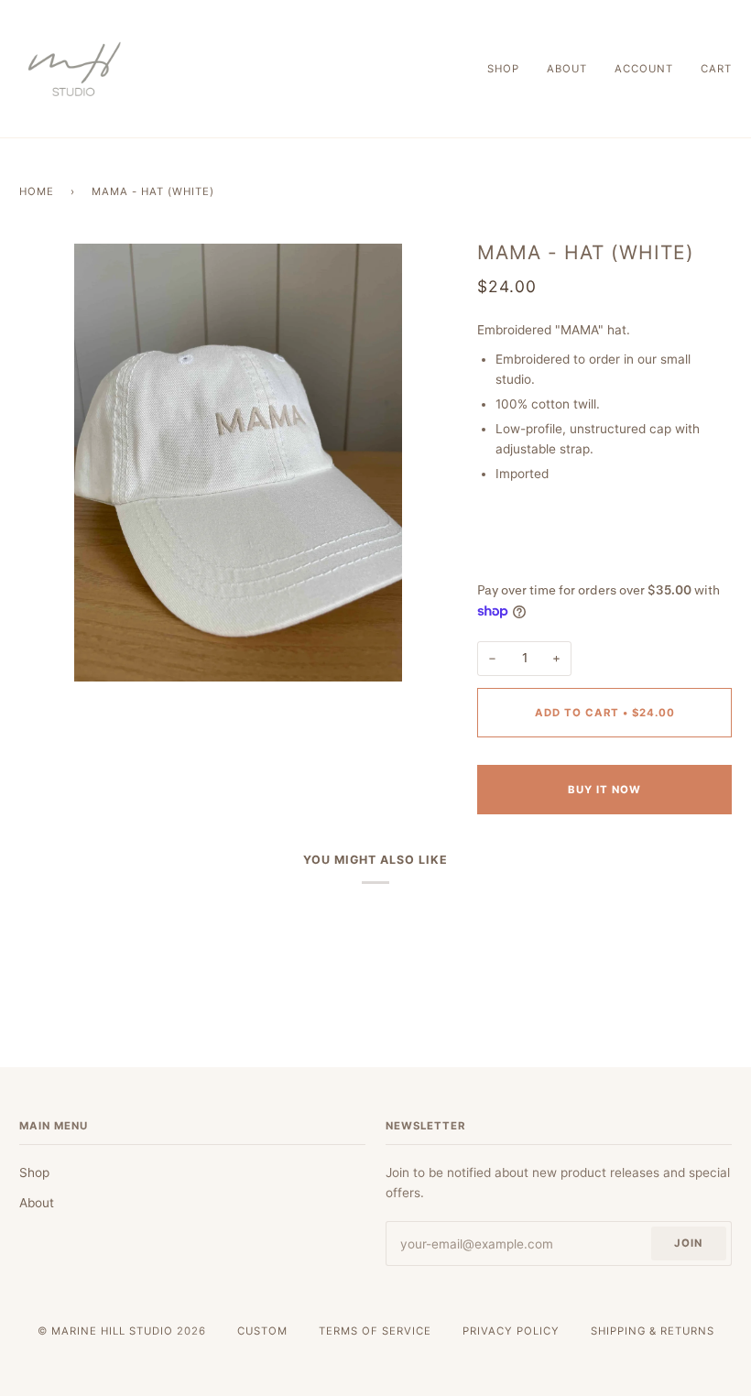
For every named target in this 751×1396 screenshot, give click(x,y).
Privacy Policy (511, 1331)
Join (688, 1243)
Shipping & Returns (652, 1331)
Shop (34, 1172)
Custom (262, 1331)
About (36, 1202)
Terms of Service (375, 1331)
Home (36, 191)
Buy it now (604, 789)
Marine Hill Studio (112, 1331)
